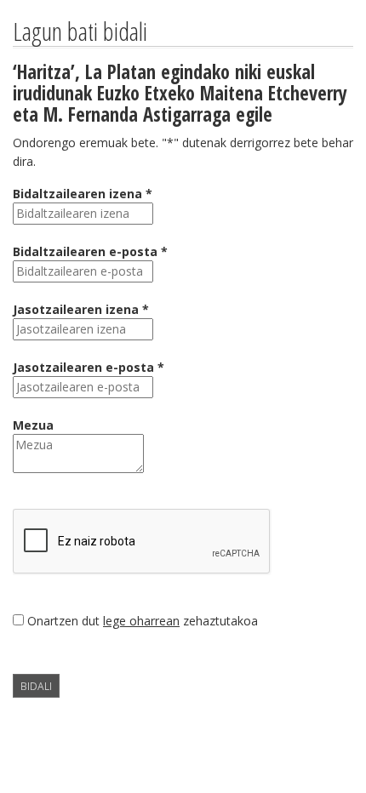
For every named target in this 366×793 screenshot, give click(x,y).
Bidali (36, 686)
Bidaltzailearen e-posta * (90, 251)
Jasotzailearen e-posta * (88, 367)
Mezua (33, 425)
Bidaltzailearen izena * (82, 193)
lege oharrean (141, 621)
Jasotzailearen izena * (81, 309)
